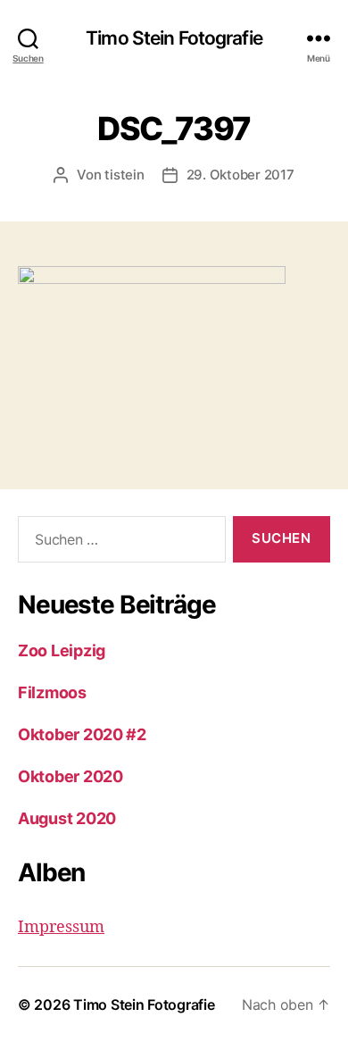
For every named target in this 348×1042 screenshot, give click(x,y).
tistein (124, 174)
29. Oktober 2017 (240, 174)
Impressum (61, 927)
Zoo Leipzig (61, 650)
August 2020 (67, 818)
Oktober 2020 (70, 776)
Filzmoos (52, 692)
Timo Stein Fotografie (174, 38)
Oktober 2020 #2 (82, 734)
